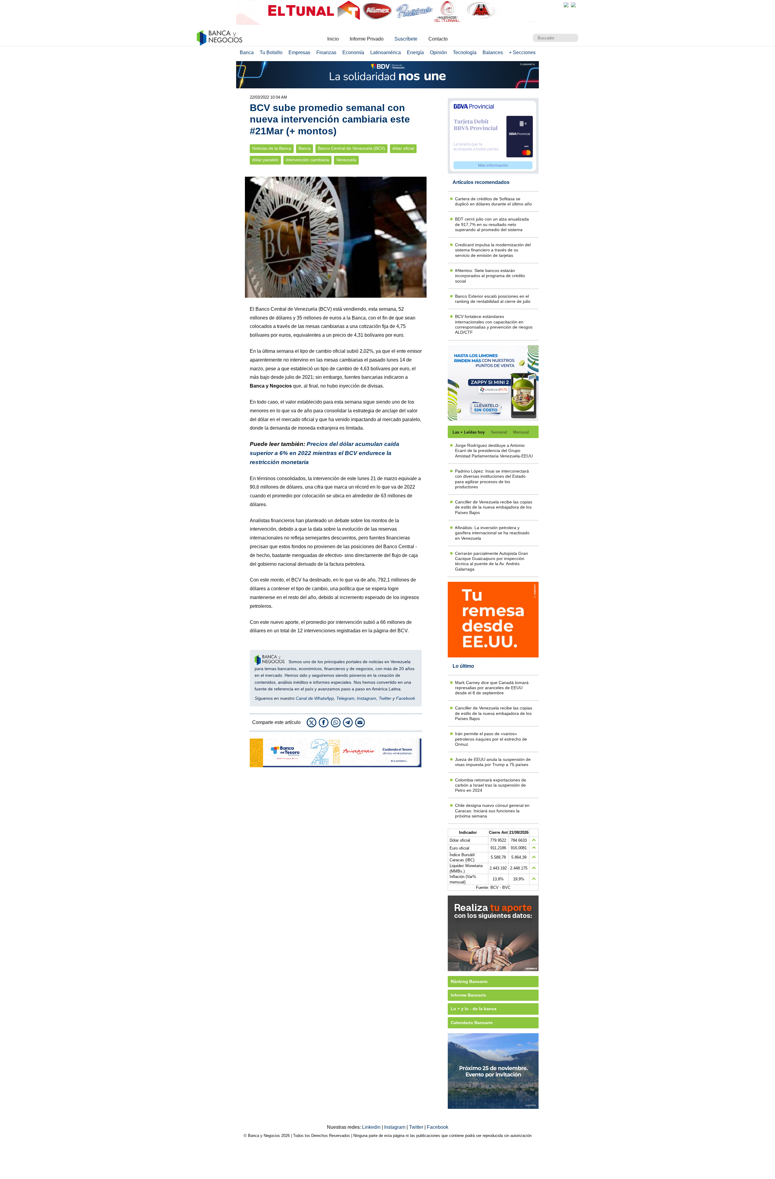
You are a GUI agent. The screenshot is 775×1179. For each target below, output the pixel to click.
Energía (415, 52)
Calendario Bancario (472, 1022)
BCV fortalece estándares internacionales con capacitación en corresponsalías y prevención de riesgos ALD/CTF (494, 324)
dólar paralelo (265, 160)
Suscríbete (405, 38)
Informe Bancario (468, 995)
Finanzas (326, 52)
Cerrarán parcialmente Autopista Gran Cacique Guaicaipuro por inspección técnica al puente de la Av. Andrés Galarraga (491, 561)
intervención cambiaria (307, 160)
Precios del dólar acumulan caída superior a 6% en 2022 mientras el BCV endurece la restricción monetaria (324, 453)
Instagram (366, 698)
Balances (493, 52)
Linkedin (372, 1127)
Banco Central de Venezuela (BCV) (351, 148)
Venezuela (346, 160)
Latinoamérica (385, 52)
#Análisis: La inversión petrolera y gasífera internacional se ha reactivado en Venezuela (492, 533)
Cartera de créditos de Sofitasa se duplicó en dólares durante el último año (493, 201)
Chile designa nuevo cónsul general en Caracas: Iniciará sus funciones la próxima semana (492, 810)
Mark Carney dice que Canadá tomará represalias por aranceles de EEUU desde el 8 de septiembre (492, 688)
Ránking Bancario (469, 981)
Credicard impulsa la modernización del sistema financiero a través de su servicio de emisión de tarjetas (493, 250)
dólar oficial (403, 148)
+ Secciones (522, 52)
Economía (353, 52)
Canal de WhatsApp (315, 698)
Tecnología (465, 52)
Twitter (385, 698)
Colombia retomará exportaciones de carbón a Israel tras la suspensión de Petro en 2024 (490, 785)
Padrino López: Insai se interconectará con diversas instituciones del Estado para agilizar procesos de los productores (492, 479)
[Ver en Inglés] (566, 4)
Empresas (299, 52)
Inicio (333, 38)
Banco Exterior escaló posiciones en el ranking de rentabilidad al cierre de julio (492, 299)
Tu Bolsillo (271, 52)
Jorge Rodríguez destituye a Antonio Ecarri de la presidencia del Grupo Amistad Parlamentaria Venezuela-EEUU (494, 450)
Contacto (438, 38)
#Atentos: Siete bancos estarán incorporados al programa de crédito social (490, 275)
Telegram (345, 698)
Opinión (438, 52)
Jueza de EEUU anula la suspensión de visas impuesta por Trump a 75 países (493, 762)
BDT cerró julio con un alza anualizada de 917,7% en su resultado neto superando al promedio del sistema (492, 224)
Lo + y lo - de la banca (473, 1008)
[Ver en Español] (573, 4)
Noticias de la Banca (271, 148)
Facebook (405, 698)
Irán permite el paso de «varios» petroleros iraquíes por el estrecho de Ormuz (491, 739)
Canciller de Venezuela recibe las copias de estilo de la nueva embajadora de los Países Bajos (493, 507)
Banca (247, 52)
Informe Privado (367, 38)
